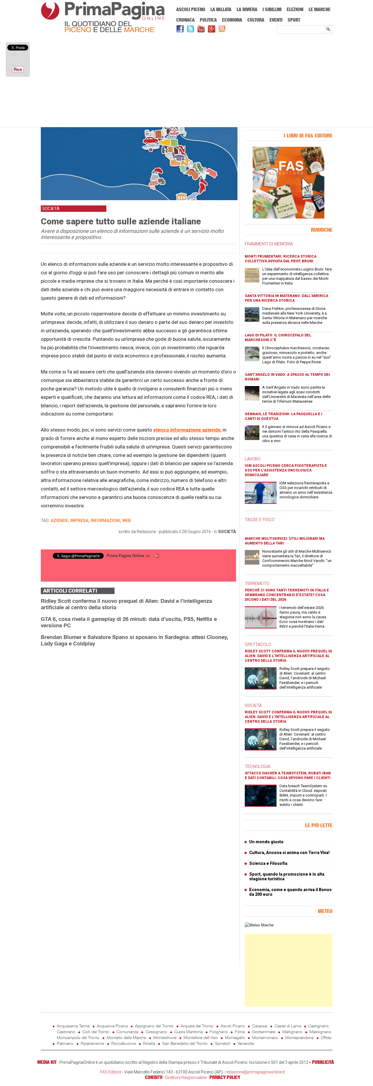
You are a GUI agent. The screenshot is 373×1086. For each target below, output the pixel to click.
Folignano (219, 1031)
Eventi (276, 20)
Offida (326, 1037)
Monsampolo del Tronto (78, 1037)
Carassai (259, 1025)
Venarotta (245, 1043)
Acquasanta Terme (73, 1025)
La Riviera (247, 9)
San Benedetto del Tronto (184, 1043)
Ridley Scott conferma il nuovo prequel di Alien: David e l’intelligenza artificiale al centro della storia (288, 656)
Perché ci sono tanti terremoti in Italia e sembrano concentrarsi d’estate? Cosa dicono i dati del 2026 (287, 595)
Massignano (320, 1031)
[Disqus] (138, 725)
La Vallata (220, 9)
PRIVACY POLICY (225, 1077)
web (126, 520)
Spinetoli (222, 1043)
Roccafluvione (123, 1043)
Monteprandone (299, 1037)
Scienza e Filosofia (268, 863)
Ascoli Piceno (190, 9)
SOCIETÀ (253, 705)
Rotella (149, 1043)
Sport (294, 20)
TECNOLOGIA (257, 766)
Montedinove (164, 1037)
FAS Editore (110, 1072)
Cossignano (156, 1031)
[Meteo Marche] (259, 925)
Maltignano (292, 1031)
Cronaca (185, 20)
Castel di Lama (288, 1025)
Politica (208, 20)
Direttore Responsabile (186, 1077)
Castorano (66, 1031)
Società (227, 531)
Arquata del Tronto (197, 1025)
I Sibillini (272, 9)
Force (240, 1031)
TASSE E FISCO (260, 519)
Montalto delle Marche (126, 1037)
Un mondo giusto (266, 841)
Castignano (318, 1025)
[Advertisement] (186, 81)
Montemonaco (265, 1037)
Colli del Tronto (95, 1031)
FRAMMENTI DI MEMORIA (269, 244)
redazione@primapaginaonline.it (255, 1072)
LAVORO (253, 459)
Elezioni (295, 9)
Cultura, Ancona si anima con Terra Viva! (289, 852)
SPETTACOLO (258, 644)
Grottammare (263, 1031)
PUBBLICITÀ (323, 1062)
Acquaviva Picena (112, 1025)
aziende (59, 520)
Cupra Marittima (188, 1031)
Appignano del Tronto (154, 1025)
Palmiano (65, 1043)
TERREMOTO (257, 583)
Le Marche (319, 9)
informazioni (105, 520)
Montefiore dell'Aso (201, 1037)
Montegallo (235, 1037)
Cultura (255, 20)
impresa (79, 520)
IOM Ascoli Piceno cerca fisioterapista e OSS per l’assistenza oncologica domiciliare (286, 470)
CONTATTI (153, 1077)
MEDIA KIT (47, 1062)
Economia (232, 20)
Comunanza (127, 1031)
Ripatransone (92, 1043)
